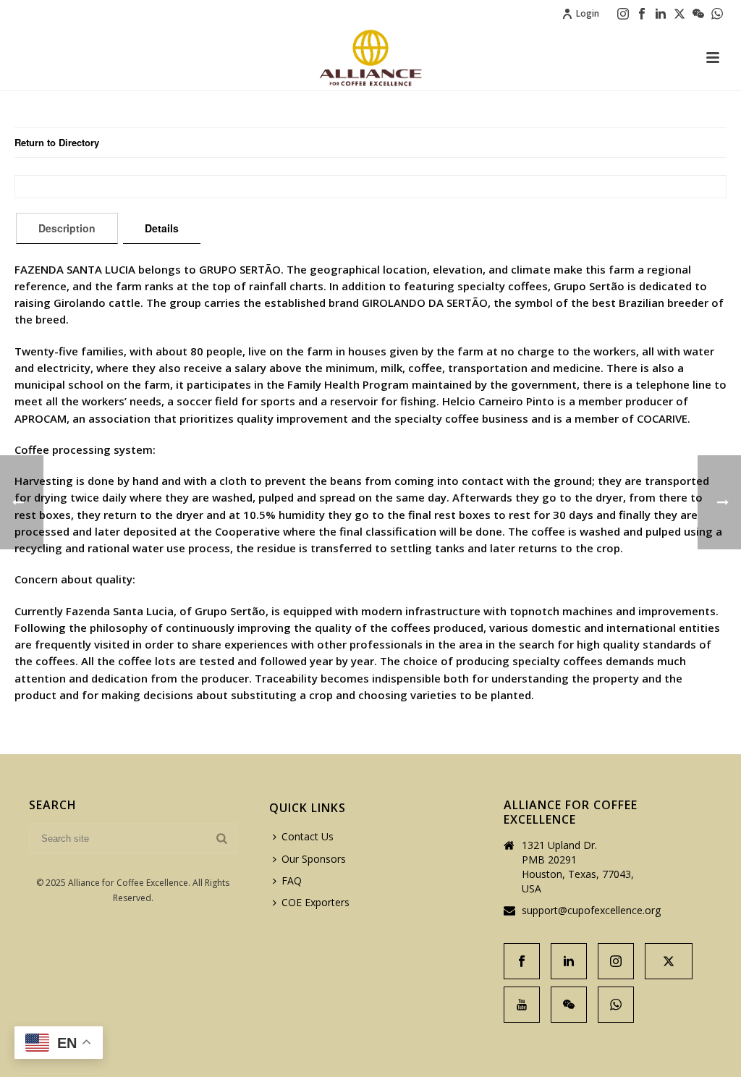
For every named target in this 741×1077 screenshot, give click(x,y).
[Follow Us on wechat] (569, 1005)
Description (67, 228)
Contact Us (307, 836)
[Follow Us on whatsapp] (616, 1005)
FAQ (291, 880)
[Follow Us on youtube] (522, 1005)
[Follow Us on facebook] (522, 961)
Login (587, 13)
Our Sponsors (313, 859)
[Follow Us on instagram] (616, 961)
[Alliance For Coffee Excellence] (370, 57)
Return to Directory (56, 142)
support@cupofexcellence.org (591, 910)
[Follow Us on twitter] (669, 961)
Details (162, 228)
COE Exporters (315, 902)
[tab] (67, 228)
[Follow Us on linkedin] (569, 961)
